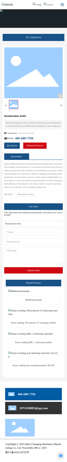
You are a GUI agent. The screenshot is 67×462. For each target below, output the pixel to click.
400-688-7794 (24, 138)
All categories (33, 37)
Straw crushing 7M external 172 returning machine (33, 323)
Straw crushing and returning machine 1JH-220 (33, 365)
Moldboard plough (33, 300)
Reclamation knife (26, 133)
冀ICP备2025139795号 (17, 452)
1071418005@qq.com (33, 408)
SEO (44, 448)
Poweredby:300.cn (31, 448)
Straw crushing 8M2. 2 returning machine (33, 342)
